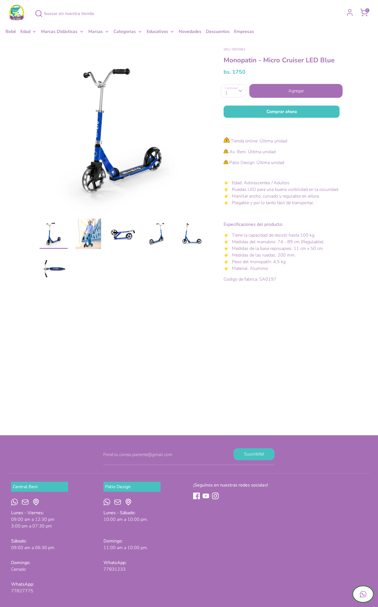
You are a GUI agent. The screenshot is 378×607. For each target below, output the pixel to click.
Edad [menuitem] (25, 32)
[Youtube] (206, 496)
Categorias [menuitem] (124, 32)
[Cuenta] (349, 12)
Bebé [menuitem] (11, 32)
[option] (122, 132)
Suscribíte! (254, 454)
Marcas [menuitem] (95, 32)
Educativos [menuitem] (157, 32)
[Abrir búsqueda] (38, 13)
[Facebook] (196, 496)
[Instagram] (215, 496)
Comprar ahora (281, 112)
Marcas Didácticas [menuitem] (59, 32)
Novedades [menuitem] (190, 32)
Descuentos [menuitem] (218, 32)
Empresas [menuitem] (244, 32)
